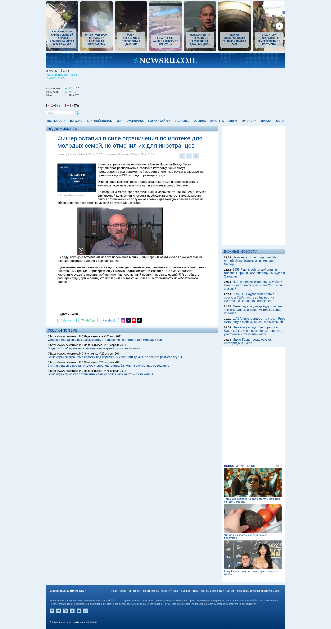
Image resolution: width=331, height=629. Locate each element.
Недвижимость (62, 129)
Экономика (135, 120)
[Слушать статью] (199, 156)
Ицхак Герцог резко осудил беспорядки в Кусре (247, 341)
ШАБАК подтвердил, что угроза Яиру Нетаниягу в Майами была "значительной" (254, 320)
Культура (217, 120)
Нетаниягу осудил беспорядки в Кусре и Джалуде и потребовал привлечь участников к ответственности (253, 331)
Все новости (56, 120)
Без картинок (189, 590)
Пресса (266, 120)
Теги (114, 590)
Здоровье (182, 120)
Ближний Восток (99, 120)
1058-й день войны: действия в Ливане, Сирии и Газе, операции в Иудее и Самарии (254, 273)
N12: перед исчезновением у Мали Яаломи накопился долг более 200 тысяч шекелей (253, 285)
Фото (280, 120)
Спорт (232, 120)
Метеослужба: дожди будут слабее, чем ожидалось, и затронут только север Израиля (253, 310)
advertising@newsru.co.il (264, 590)
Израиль (76, 120)
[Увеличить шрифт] (189, 156)
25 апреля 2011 (116, 370)
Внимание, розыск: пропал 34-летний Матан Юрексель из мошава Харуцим (250, 261)
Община (200, 120)
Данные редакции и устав (217, 590)
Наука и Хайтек (159, 120)
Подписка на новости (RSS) (160, 590)
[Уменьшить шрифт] (182, 156)
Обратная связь (130, 590)
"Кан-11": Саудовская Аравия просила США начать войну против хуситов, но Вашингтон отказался (249, 297)
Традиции (249, 120)
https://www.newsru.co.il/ (65, 336)
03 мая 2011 (114, 336)
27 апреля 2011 (116, 345)
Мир (119, 120)
